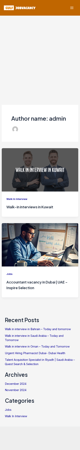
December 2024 (15, 384)
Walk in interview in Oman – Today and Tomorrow (37, 346)
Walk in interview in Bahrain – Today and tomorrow (38, 329)
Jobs (9, 274)
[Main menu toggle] (71, 8)
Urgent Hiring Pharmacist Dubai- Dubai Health (35, 353)
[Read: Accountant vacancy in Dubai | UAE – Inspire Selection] (40, 244)
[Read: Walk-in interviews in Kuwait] (40, 169)
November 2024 (15, 390)
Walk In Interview (16, 199)
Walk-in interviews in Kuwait (29, 207)
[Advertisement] (40, 58)
